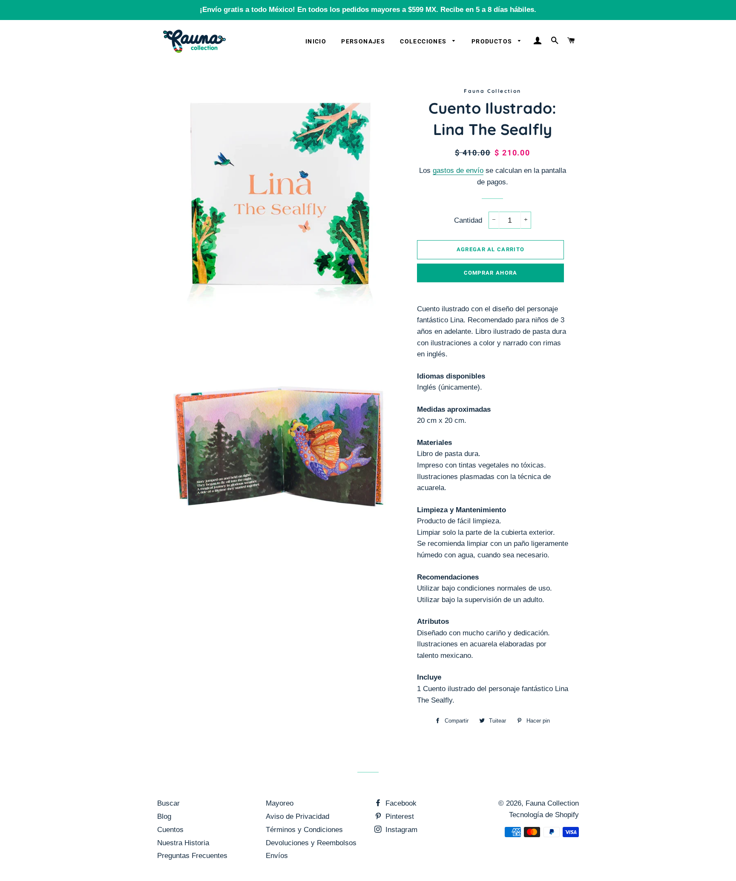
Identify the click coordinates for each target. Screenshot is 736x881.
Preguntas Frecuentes (192, 856)
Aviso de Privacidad (297, 816)
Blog (164, 816)
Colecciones (424, 41)
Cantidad (468, 220)
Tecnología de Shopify (544, 815)
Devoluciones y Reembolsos (311, 843)
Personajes (363, 41)
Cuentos (170, 830)
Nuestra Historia (183, 843)
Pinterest (398, 816)
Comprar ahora (491, 273)
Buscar (168, 803)
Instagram (400, 830)
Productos (493, 41)
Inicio (315, 41)
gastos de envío (458, 170)
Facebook (400, 803)
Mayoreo (279, 803)
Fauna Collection (552, 803)
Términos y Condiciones (304, 830)
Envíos (277, 856)
